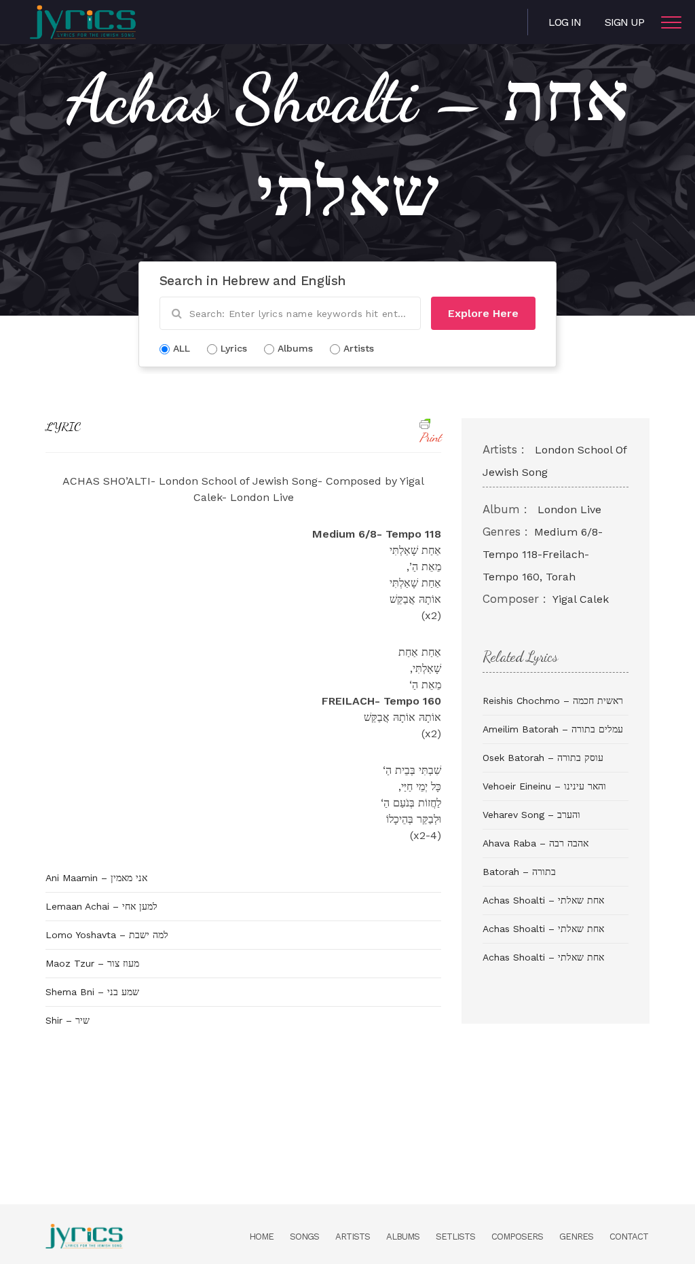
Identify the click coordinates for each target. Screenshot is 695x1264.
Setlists (455, 1236)
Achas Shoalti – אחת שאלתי (543, 900)
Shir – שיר (67, 1020)
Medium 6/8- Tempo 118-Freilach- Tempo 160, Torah (543, 554)
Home (261, 1236)
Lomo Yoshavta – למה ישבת (106, 934)
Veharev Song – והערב (531, 814)
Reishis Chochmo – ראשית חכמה (553, 700)
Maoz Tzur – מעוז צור (92, 963)
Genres (576, 1236)
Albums (402, 1236)
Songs (304, 1236)
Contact (628, 1236)
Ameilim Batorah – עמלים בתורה (553, 729)
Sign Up (624, 22)
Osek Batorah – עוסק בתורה (543, 757)
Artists (352, 1236)
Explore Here (483, 313)
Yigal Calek (580, 599)
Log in (564, 22)
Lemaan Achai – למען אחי (101, 906)
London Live (569, 509)
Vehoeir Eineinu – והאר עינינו (544, 786)
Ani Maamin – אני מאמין (96, 877)
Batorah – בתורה (519, 871)
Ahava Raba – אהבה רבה (535, 843)
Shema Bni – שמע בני (92, 991)
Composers (517, 1236)
